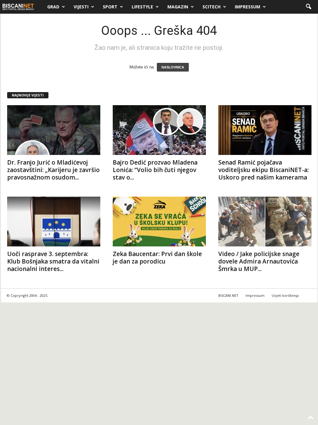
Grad (53, 7)
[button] (308, 7)
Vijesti (81, 7)
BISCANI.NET (228, 295)
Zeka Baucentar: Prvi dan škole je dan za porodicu (157, 257)
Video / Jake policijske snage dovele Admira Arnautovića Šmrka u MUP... (258, 261)
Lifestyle (142, 7)
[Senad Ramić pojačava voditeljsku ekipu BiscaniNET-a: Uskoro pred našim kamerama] (264, 130)
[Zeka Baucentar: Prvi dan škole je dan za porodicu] (159, 221)
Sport (110, 7)
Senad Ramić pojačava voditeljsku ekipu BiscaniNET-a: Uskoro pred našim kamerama (263, 169)
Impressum (247, 7)
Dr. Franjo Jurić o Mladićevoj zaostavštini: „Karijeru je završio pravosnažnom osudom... (53, 169)
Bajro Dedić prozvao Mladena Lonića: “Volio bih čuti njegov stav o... (155, 169)
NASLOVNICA (172, 67)
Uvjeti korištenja (285, 295)
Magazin (177, 7)
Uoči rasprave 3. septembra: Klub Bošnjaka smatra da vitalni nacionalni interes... (53, 261)
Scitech (211, 7)
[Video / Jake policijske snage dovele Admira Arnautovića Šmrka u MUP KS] (264, 221)
